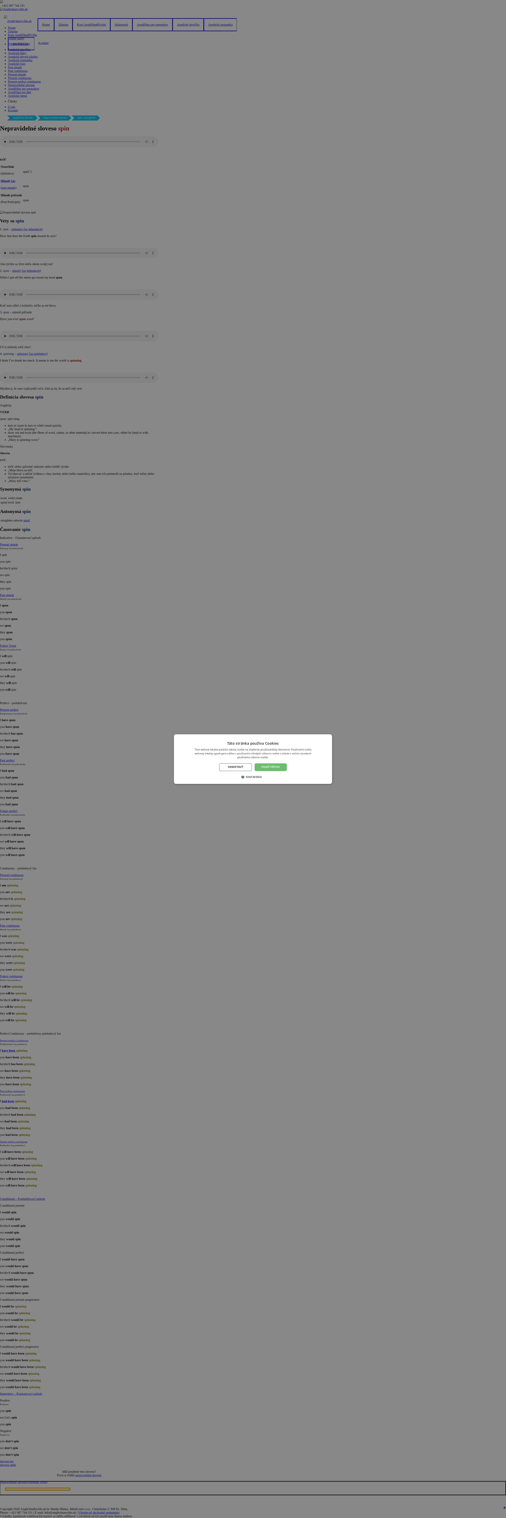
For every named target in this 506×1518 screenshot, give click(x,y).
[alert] (253, 759)
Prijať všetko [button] (270, 767)
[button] (253, 777)
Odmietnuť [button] (235, 767)
